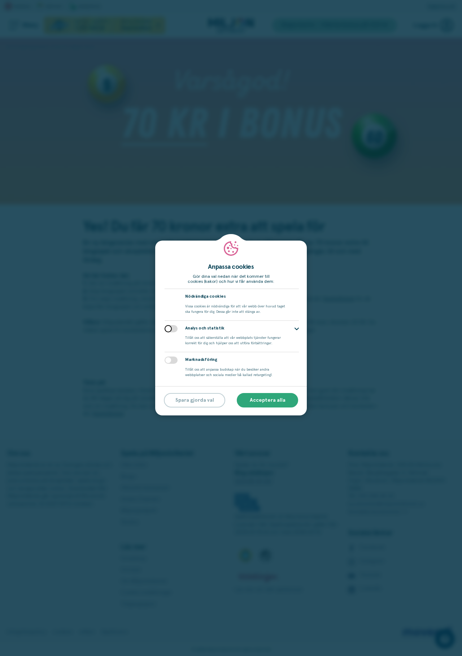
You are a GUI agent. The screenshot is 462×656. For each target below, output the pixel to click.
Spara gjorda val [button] (194, 400)
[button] (297, 329)
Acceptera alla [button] (268, 400)
